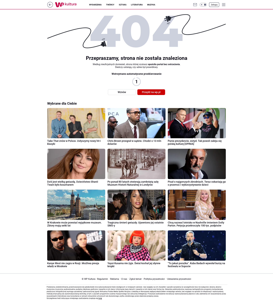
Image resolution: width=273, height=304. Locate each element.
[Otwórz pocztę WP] (195, 4)
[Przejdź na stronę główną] (50, 6)
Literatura (137, 5)
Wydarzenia (95, 5)
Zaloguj (214, 5)
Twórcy (110, 5)
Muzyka (151, 5)
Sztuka (122, 5)
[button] (203, 4)
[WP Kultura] (72, 4)
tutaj (100, 298)
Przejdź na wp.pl (151, 92)
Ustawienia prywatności (178, 279)
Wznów (122, 92)
